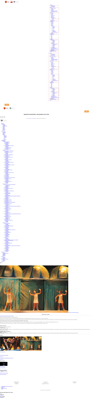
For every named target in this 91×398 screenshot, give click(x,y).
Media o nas (52, 17)
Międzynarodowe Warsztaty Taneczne (55, 97)
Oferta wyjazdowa (53, 55)
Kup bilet (52, 57)
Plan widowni (52, 9)
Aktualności (52, 13)
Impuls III (54, 75)
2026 (51, 38)
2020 (51, 34)
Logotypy (52, 68)
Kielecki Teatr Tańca (34, 118)
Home (27, 118)
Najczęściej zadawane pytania (54, 11)
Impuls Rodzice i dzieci (55, 80)
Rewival (53, 78)
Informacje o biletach (53, 8)
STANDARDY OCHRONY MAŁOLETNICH (6, 386)
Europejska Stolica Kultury (54, 48)
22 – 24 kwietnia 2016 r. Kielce (2, 367)
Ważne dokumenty (53, 20)
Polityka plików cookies (4, 388)
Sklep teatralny (52, 16)
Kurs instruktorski (53, 47)
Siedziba (52, 14)
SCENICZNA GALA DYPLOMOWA (3, 374)
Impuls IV (54, 27)
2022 (53, 18)
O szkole (52, 22)
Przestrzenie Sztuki (52, 82)
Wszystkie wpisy (30, 118)
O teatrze (52, 62)
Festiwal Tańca (52, 88)
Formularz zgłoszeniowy (55, 44)
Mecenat (52, 64)
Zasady (53, 42)
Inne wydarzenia (52, 49)
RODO (2, 387)
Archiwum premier (53, 6)
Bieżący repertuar (53, 5)
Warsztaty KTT (52, 91)
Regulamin (52, 33)
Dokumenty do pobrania (53, 99)
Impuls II (54, 26)
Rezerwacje (52, 58)
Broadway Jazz (54, 31)
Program (53, 90)
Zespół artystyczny (53, 15)
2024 (51, 37)
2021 (51, 35)
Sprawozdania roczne (53, 66)
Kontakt (51, 51)
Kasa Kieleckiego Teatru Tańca (54, 59)
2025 (51, 86)
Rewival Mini (54, 79)
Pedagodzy (54, 45)
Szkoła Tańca (51, 69)
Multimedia (54, 89)
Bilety (50, 7)
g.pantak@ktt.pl (2, 397)
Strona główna (77, 312)
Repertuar (51, 53)
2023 (51, 36)
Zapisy (52, 24)
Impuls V (54, 28)
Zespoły (52, 25)
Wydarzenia (51, 39)
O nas (50, 12)
